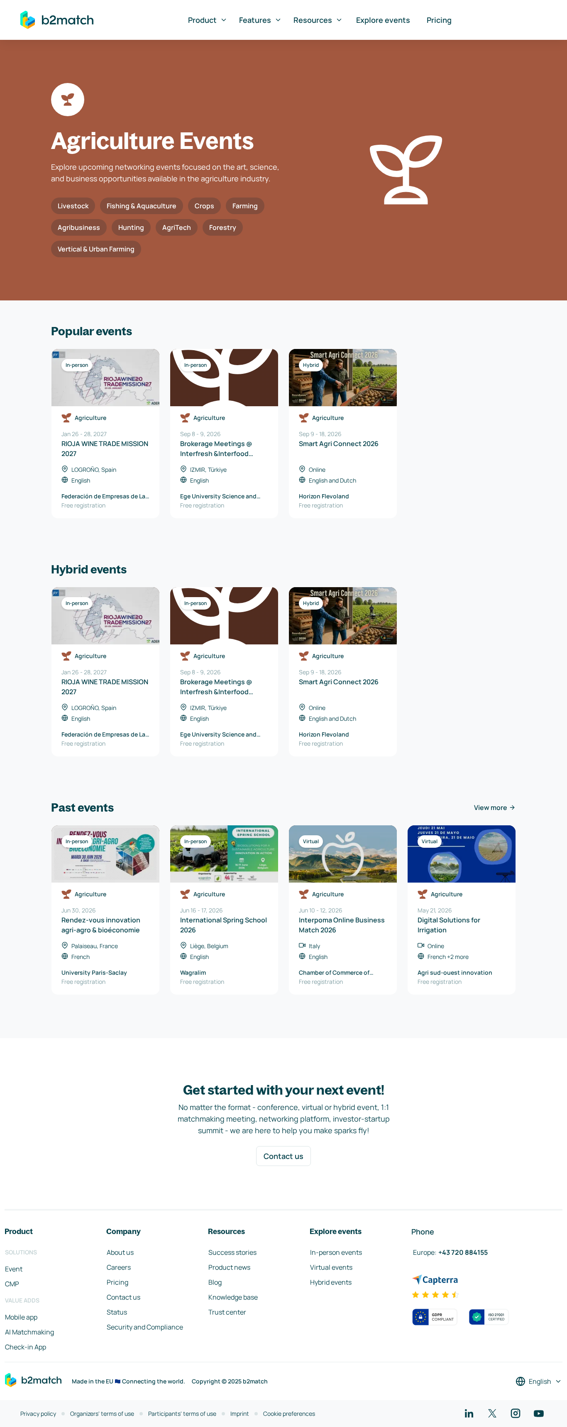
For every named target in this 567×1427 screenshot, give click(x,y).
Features (255, 20)
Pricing (439, 20)
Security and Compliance (145, 1327)
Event (13, 1268)
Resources (312, 20)
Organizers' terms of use (102, 1413)
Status (117, 1312)
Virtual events (331, 1267)
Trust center (227, 1312)
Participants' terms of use (182, 1413)
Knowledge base (233, 1297)
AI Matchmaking (29, 1332)
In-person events (336, 1252)
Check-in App (25, 1346)
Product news (229, 1267)
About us (120, 1252)
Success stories (232, 1252)
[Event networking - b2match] (57, 19)
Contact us (283, 1156)
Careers (119, 1267)
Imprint (239, 1413)
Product (202, 20)
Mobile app (21, 1317)
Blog (215, 1282)
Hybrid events (331, 1282)
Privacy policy (38, 1413)
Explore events (383, 20)
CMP (12, 1283)
